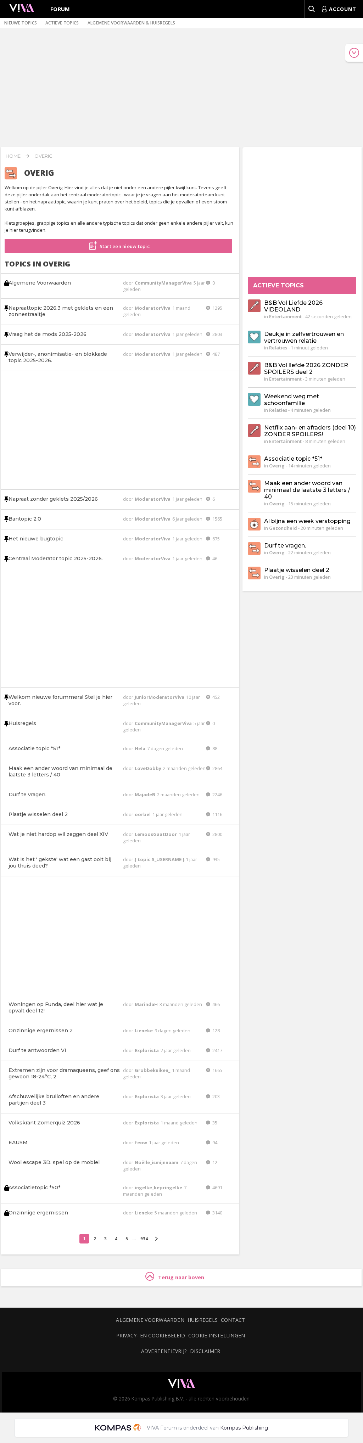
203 (215, 1096)
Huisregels (203, 1319)
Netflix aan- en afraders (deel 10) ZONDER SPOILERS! (310, 431)
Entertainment (285, 316)
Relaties (278, 347)
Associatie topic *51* (293, 458)
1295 (216, 308)
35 (214, 1122)
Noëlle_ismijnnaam (157, 1162)
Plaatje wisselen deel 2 (296, 570)
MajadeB (145, 794)
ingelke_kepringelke (159, 1187)
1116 (216, 814)
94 (214, 1142)
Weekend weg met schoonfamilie (291, 399)
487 (215, 354)
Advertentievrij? (164, 1351)
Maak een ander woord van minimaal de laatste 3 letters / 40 (307, 490)
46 (214, 558)
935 (215, 859)
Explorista (147, 1050)
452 (215, 697)
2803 (216, 334)
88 (214, 748)
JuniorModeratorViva (160, 697)
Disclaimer (205, 1351)
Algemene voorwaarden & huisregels (131, 23)
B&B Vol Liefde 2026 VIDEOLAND (293, 306)
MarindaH (147, 1004)
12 (214, 1162)
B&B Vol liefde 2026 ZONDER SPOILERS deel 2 (306, 368)
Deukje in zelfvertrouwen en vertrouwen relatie (304, 337)
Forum (60, 8)
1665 (216, 1070)
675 (215, 538)
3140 (216, 1212)
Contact (233, 1319)
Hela (140, 748)
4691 (216, 1187)
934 (144, 1239)
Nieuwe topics (20, 23)
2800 (216, 834)
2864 (216, 768)
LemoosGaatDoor (156, 834)
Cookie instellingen (216, 1335)
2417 (216, 1050)
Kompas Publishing (244, 1428)
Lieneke (144, 1030)
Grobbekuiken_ (153, 1070)
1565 (216, 519)
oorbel (143, 814)
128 (215, 1030)
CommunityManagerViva (164, 283)
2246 (216, 794)
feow (141, 1142)
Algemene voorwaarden (150, 1319)
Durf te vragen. (285, 545)
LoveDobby (148, 768)
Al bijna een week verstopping (307, 521)
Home (13, 156)
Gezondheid (283, 528)
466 (215, 1004)
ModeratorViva (153, 308)
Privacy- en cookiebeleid (150, 1335)
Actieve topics (62, 23)
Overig (43, 156)
